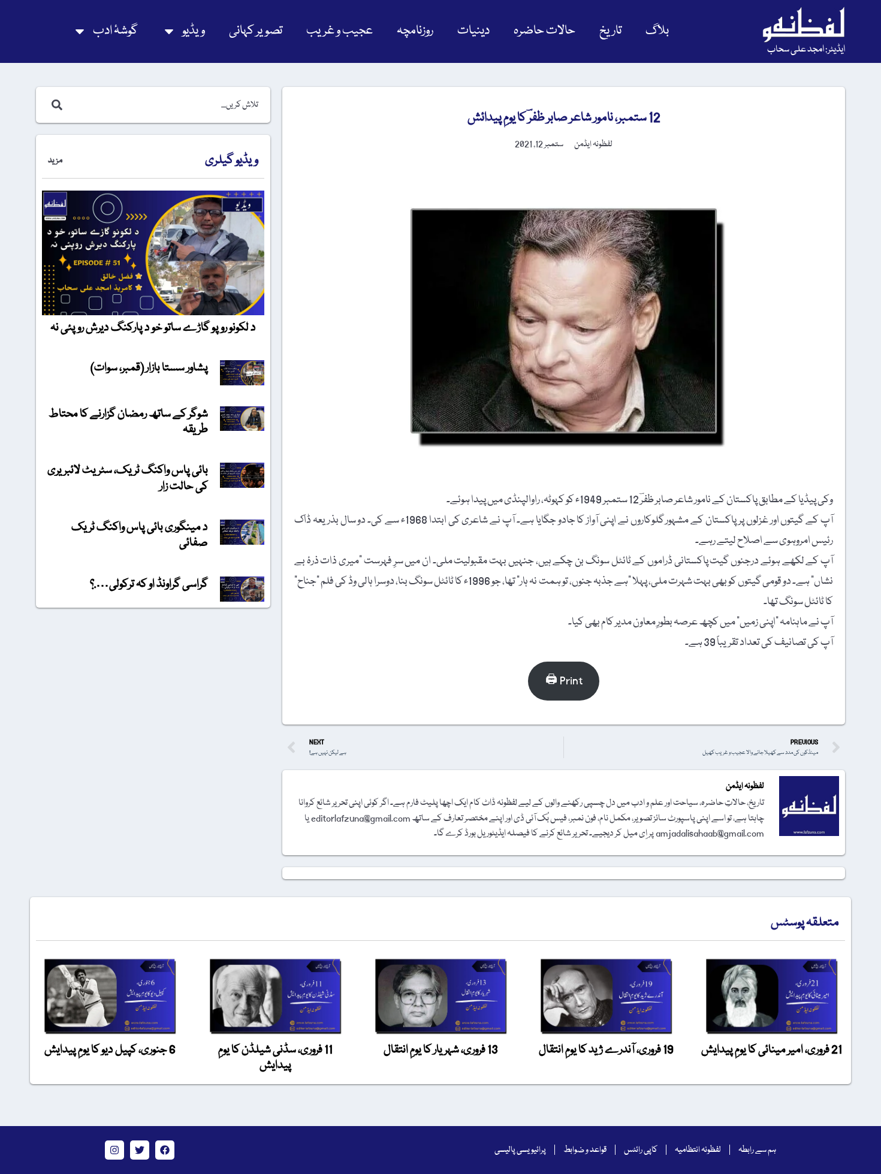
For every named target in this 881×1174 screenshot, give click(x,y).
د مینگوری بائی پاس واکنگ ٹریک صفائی (139, 535)
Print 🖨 (564, 681)
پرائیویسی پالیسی (520, 1150)
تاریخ (610, 31)
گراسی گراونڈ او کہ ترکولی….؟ (149, 584)
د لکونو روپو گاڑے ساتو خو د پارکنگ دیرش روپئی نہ (153, 328)
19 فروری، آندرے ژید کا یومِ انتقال (606, 1050)
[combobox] (165, 105)
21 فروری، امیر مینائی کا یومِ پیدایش (771, 1050)
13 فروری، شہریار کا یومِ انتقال (441, 1050)
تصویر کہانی (255, 31)
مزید (55, 160)
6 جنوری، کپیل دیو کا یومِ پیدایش (110, 1050)
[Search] (54, 105)
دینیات (473, 31)
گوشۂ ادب (115, 31)
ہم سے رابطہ (757, 1150)
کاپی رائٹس (640, 1150)
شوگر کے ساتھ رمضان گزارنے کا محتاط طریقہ (128, 422)
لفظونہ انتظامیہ (698, 1150)
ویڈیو (193, 31)
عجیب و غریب (339, 31)
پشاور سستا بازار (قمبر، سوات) (149, 368)
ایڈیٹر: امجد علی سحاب (806, 50)
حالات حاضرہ (544, 31)
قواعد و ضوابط (585, 1150)
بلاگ (657, 31)
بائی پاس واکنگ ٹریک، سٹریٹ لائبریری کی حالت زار (127, 478)
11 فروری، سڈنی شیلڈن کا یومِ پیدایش (275, 1058)
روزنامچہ (415, 31)
